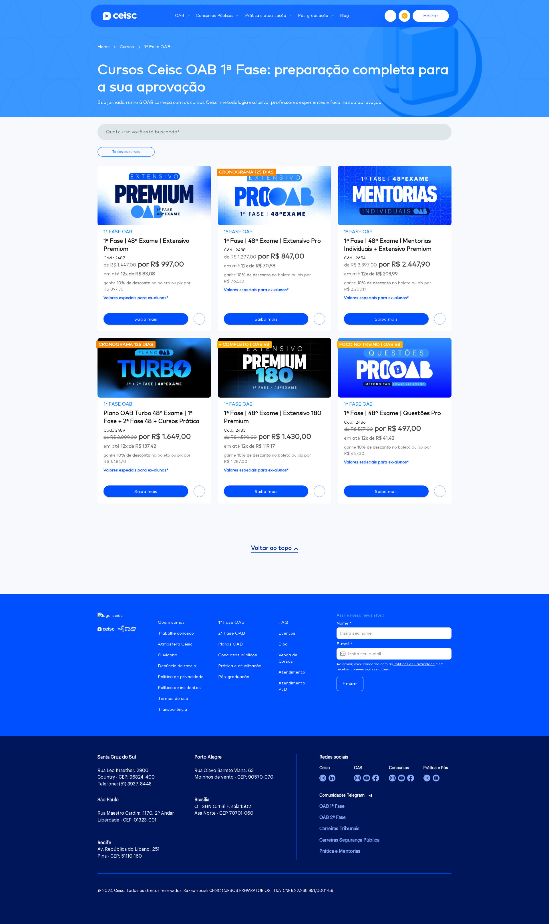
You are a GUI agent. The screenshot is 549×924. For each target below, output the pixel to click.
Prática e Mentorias (339, 851)
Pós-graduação (233, 677)
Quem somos (171, 622)
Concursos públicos (237, 655)
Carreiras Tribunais (339, 828)
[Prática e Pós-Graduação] (426, 778)
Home (104, 47)
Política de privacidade (181, 677)
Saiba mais (145, 319)
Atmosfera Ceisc (175, 644)
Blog (344, 16)
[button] (126, 152)
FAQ (283, 622)
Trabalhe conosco (176, 633)
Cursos (127, 47)
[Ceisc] (322, 778)
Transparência (172, 709)
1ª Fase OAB (157, 47)
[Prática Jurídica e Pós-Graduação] (436, 778)
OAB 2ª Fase (332, 817)
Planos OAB (230, 644)
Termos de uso (173, 698)
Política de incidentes (179, 688)
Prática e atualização (239, 666)
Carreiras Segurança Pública (349, 840)
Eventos (287, 633)
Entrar (430, 15)
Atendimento (292, 672)
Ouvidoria (167, 655)
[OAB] (357, 778)
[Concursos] (392, 778)
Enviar (350, 684)
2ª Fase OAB (231, 633)
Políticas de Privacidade (414, 664)
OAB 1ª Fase (332, 806)
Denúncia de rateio (177, 666)
